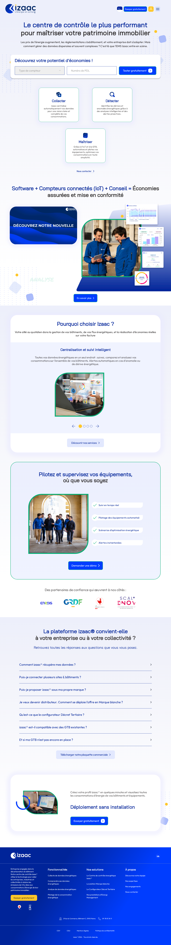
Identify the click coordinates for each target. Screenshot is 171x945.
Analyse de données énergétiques (62, 889)
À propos (130, 869)
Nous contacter (131, 892)
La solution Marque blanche (98, 884)
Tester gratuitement (134, 70)
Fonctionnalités (57, 869)
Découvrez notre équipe (135, 875)
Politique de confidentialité (104, 931)
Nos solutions (95, 869)
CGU (68, 931)
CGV (58, 931)
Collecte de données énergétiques (62, 875)
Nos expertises (131, 881)
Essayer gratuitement (24, 897)
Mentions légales (83, 931)
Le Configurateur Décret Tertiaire (101, 889)
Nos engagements (133, 886)
